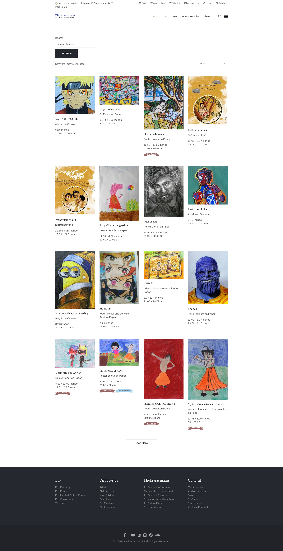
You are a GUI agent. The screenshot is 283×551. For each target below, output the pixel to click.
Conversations (152, 507)
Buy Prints (61, 491)
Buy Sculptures (64, 499)
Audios (192, 491)
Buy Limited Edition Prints (70, 495)
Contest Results (189, 16)
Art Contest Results (155, 495)
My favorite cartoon (111, 370)
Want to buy (159, 3)
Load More (141, 443)
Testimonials (195, 487)
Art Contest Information (157, 487)
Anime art (105, 308)
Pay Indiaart (195, 503)
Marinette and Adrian (68, 373)
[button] (219, 16)
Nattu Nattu (151, 283)
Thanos (192, 309)
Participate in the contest (158, 491)
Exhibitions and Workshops (159, 499)
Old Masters (106, 503)
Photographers (108, 507)
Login (208, 3)
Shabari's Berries (154, 134)
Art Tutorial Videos (154, 503)
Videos (202, 491)
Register (223, 3)
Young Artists (107, 495)
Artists (103, 487)
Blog (190, 495)
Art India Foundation (200, 507)
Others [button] (206, 16)
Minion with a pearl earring (71, 313)
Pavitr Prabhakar (198, 209)
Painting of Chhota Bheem (159, 403)
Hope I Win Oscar (109, 109)
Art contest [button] (170, 16)
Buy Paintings (63, 487)
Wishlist (176, 3)
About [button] (156, 16)
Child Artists (106, 491)
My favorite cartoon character (206, 404)
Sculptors (105, 499)
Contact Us (193, 3)
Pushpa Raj (150, 221)
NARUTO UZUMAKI (67, 119)
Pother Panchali (197, 130)
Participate (61, 7)
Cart (143, 3)
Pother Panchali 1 (65, 219)
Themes (60, 503)
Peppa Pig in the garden (113, 225)
